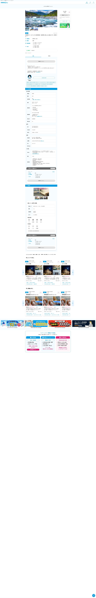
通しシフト (38, 82)
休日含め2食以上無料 (29, 314)
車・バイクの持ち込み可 (42, 84)
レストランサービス (32, 262)
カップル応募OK (35, 84)
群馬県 (31, 291)
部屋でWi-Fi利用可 (32, 82)
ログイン (64, 21)
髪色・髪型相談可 (49, 84)
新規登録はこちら (33, 349)
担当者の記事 (44, 77)
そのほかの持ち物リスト (35, 153)
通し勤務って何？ (39, 116)
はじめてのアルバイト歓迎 (44, 82)
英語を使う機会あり (52, 82)
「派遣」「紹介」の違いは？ (36, 99)
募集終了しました (41, 61)
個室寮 (28, 82)
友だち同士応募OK (29, 84)
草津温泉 (33, 291)
